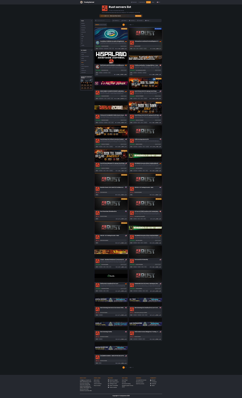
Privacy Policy (97, 382)
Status (124, 20)
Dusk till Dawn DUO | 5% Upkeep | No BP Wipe (146, 91)
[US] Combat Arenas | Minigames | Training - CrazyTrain (149, 331)
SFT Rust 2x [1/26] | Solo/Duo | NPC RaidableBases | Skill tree (150, 211)
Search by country (140, 383)
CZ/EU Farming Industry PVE (142, 139)
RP (81, 43)
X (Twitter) (154, 382)
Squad (82, 68)
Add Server (142, 2)
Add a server (96, 380)
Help (153, 2)
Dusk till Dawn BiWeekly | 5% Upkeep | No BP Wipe (112, 163)
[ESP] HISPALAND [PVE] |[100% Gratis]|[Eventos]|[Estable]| (115, 65)
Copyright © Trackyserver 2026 (121, 395)
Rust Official (124, 380)
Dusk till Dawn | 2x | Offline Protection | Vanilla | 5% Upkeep (114, 139)
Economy (83, 27)
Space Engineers (85, 66)
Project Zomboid (85, 56)
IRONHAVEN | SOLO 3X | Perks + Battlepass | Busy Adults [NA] (150, 283)
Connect (98, 46)
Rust (82, 62)
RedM (82, 58)
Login (149, 2)
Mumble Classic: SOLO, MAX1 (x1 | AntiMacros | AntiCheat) (114, 187)
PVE (82, 38)
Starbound (83, 70)
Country (133, 20)
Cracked (83, 25)
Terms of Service (97, 383)
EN (159, 2)
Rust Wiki (124, 382)
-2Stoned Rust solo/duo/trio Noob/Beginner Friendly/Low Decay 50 (151, 41)
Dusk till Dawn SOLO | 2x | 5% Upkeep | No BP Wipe (147, 115)
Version (140, 20)
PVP (82, 41)
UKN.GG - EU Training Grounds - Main (144, 187)
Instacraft (83, 32)
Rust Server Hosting (126, 383)
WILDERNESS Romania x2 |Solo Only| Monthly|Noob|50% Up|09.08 (151, 235)
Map (148, 20)
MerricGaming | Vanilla (106, 331)
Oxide (82, 36)
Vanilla (82, 45)
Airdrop (82, 23)
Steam (153, 385)
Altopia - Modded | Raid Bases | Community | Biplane (113, 259)
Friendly (83, 30)
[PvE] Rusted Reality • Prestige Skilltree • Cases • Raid (148, 65)
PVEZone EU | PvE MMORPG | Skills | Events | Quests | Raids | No (115, 115)
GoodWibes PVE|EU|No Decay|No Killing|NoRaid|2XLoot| (114, 41)
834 (130, 24)
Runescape (83, 60)
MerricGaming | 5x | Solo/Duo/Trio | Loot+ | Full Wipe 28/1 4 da (150, 307)
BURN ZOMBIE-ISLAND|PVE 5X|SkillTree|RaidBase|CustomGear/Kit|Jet (117, 91)
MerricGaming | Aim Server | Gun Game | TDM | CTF (113, 307)
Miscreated (83, 52)
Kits (82, 34)
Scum (82, 64)
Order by (116, 20)
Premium (134, 2)
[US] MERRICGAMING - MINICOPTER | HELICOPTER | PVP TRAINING (116, 355)
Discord (153, 380)
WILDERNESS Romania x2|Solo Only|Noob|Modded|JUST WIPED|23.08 (152, 163)
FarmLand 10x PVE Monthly (141, 259)
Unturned (83, 72)
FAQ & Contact (97, 385)
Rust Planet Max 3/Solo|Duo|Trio (108, 211)
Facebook (154, 383)
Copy (132, 46)
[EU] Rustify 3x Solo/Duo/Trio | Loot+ (109, 283)
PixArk (82, 54)
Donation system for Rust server (127, 386)
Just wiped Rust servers (141, 380)
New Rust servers (139, 382)
